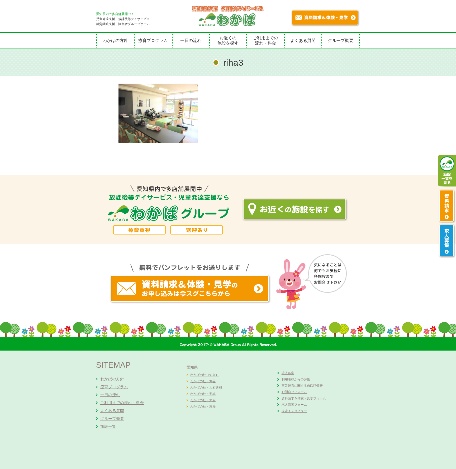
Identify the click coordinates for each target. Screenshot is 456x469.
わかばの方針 (115, 40)
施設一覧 (108, 426)
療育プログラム (153, 40)
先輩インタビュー (294, 411)
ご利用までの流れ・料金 (265, 40)
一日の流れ (190, 40)
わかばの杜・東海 (203, 406)
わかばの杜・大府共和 (206, 387)
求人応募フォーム (294, 404)
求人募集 (288, 373)
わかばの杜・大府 (203, 400)
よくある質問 (303, 40)
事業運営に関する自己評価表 (302, 385)
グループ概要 (340, 40)
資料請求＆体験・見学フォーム (304, 398)
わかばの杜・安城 (203, 394)
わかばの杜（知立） (204, 375)
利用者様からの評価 (296, 379)
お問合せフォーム (294, 392)
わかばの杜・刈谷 (203, 381)
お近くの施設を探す (228, 40)
